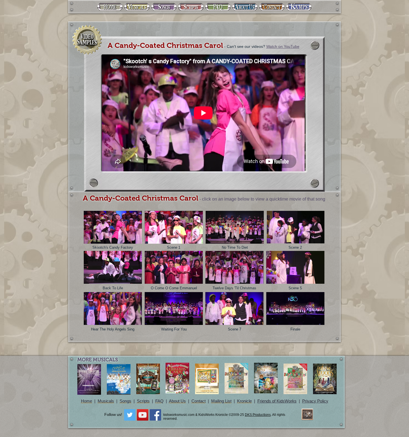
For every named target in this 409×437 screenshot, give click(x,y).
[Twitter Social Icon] (129, 415)
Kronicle (244, 401)
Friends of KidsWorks (277, 401)
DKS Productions (258, 415)
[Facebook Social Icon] (155, 415)
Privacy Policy (315, 401)
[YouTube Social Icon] (142, 415)
